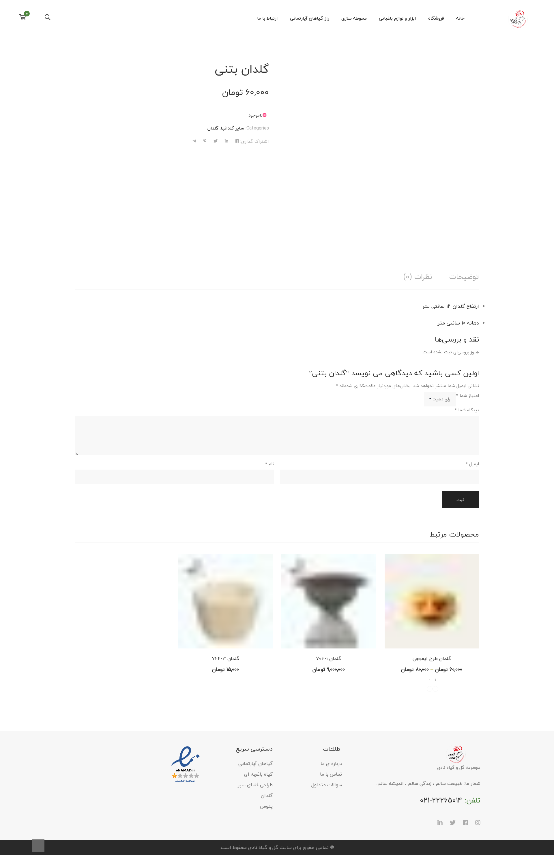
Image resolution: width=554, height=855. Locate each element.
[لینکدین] (226, 141)
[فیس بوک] (237, 141)
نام (269, 463)
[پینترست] (204, 141)
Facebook (465, 823)
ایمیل (472, 463)
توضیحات (464, 276)
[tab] (464, 276)
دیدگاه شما (467, 409)
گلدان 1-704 (328, 658)
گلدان (212, 128)
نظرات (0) (417, 276)
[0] (22, 17)
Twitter (453, 823)
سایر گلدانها (232, 128)
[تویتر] (216, 141)
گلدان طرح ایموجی (432, 658)
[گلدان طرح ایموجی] (432, 601)
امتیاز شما (467, 395)
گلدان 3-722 (225, 658)
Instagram (477, 823)
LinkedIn (440, 823)
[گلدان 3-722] (225, 601)
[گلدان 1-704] (328, 601)
